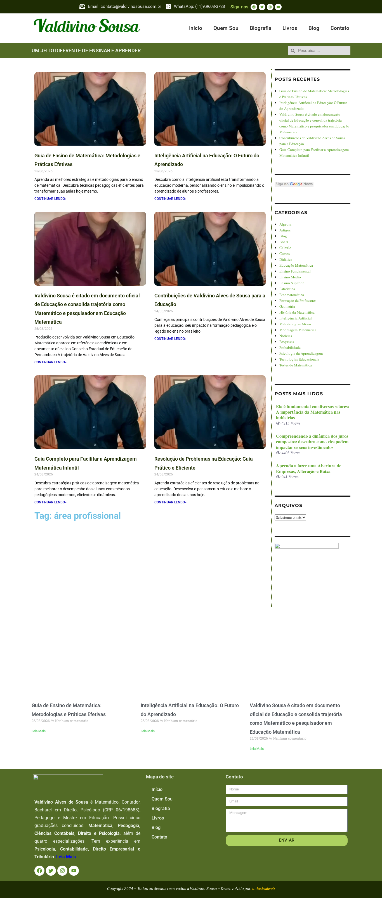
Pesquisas (286, 341)
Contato (340, 28)
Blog (313, 28)
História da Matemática (297, 312)
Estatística (287, 288)
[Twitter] (262, 7)
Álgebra (285, 224)
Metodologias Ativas (295, 323)
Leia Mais (39, 731)
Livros (289, 28)
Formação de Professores (297, 300)
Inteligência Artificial (295, 318)
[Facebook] (254, 7)
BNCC (284, 241)
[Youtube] (278, 7)
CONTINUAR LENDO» (50, 199)
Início (195, 28)
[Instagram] (270, 7)
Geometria (287, 306)
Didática (285, 259)
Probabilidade (290, 347)
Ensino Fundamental (295, 271)
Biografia (260, 28)
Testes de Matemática (295, 365)
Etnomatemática (291, 294)
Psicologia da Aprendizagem (301, 353)
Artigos (285, 230)
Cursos (284, 253)
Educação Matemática (296, 265)
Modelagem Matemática (297, 329)
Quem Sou (226, 28)
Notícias (285, 335)
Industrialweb (263, 888)
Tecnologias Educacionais (299, 359)
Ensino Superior (291, 282)
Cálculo (285, 247)
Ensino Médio (290, 277)
